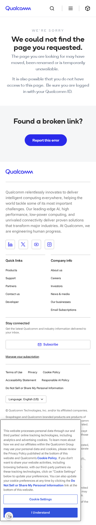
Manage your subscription (22, 356)
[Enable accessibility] (9, 516)
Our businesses (61, 302)
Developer (12, 302)
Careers (56, 278)
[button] (34, 388)
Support (11, 278)
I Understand (40, 512)
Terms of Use (14, 372)
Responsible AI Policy (55, 380)
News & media (60, 294)
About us (56, 270)
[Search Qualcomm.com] (53, 8)
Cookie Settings (40, 499)
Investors (56, 286)
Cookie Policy (51, 372)
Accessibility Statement (21, 380)
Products (11, 270)
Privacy (32, 372)
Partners (11, 286)
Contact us (13, 294)
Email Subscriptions (63, 310)
